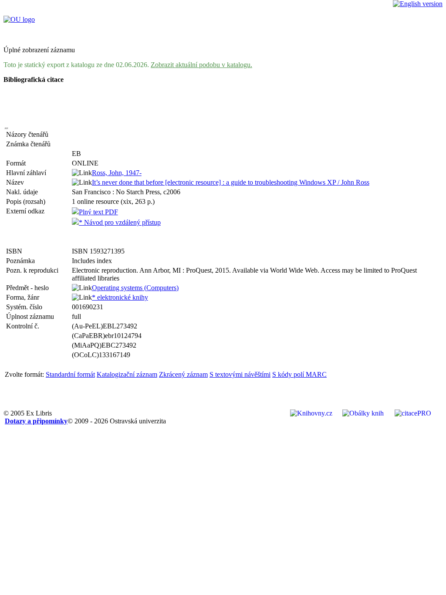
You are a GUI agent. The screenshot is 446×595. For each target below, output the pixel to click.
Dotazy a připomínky (36, 421)
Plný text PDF (98, 212)
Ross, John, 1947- (117, 172)
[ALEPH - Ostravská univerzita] (19, 19)
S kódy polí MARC (299, 374)
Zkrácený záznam (183, 374)
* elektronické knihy (120, 297)
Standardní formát (70, 374)
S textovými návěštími (239, 374)
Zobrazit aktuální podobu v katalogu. (201, 64)
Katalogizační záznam (127, 374)
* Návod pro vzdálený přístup (120, 222)
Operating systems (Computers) (135, 287)
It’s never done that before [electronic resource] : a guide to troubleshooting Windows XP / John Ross (230, 182)
